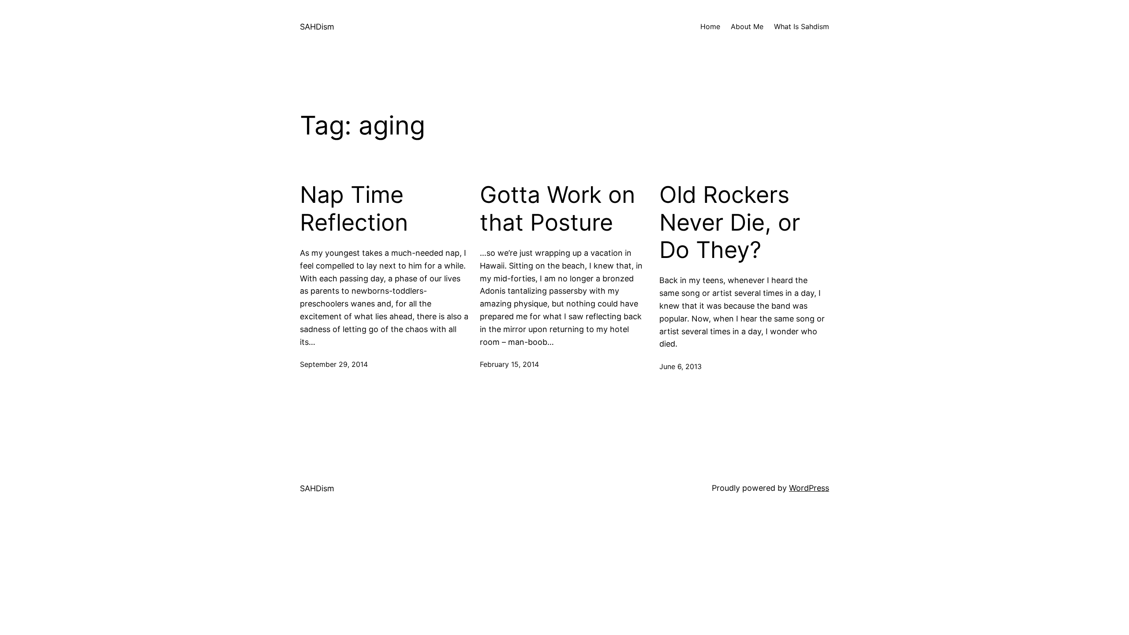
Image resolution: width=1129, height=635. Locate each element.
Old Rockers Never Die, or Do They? (729, 222)
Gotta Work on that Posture (557, 208)
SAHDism (317, 26)
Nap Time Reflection (354, 208)
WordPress (809, 488)
